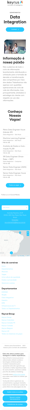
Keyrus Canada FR (8, 323)
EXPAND (5, 292)
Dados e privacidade (9, 280)
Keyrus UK (5, 331)
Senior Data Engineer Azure (14, 173)
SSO (24, 345)
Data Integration (8, 297)
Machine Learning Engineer (14, 138)
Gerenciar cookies (8, 283)
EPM (3, 303)
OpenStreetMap (21, 255)
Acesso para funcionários (13, 345)
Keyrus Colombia (8, 320)
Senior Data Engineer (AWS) (14, 167)
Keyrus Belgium (7, 328)
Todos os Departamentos (11, 308)
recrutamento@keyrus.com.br (15, 222)
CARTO (28, 255)
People (4, 295)
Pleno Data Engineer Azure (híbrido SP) (14, 131)
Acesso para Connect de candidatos (15, 347)
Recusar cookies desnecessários (15, 398)
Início (4, 266)
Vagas (4, 274)
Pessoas (5, 272)
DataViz (4, 300)
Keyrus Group (6, 317)
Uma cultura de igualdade (11, 277)
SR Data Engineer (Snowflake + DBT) (13, 158)
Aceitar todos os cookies (15, 392)
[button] (26, 3)
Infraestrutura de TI (9, 306)
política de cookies (19, 374)
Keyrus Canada (7, 326)
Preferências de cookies (15, 404)
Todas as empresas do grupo (12, 334)
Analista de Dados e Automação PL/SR (14, 147)
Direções (15, 220)
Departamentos (7, 269)
